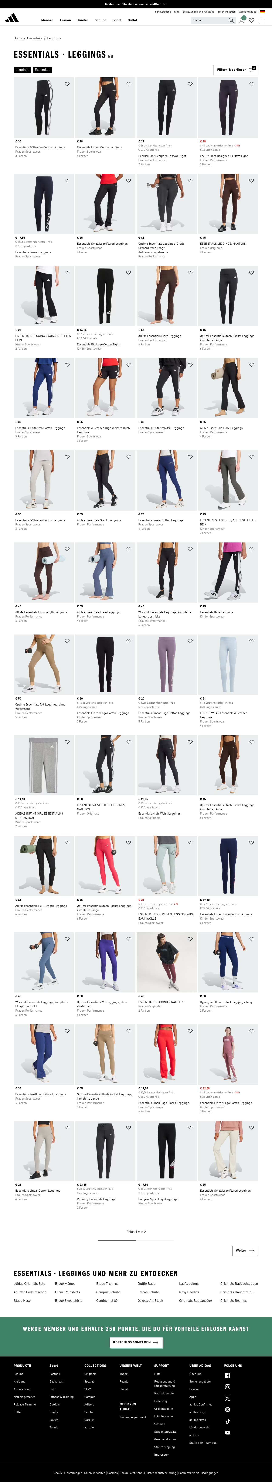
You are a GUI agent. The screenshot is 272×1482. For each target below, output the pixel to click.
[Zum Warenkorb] (262, 20)
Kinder (83, 20)
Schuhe (100, 20)
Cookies (112, 1473)
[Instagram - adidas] (241, 1387)
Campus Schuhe (108, 1292)
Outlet (132, 20)
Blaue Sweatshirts (68, 1301)
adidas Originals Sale (29, 1284)
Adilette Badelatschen (30, 1292)
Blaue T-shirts (107, 1284)
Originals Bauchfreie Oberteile (235, 1293)
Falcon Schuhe (149, 1292)
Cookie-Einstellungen (68, 1473)
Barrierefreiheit (188, 1473)
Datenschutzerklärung (161, 1473)
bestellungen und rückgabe (198, 12)
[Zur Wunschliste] (251, 20)
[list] (114, 70)
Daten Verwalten (94, 1473)
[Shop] (12, 18)
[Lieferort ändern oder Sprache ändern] (262, 12)
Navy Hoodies (189, 1292)
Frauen (65, 20)
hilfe (176, 12)
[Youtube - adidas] (241, 1433)
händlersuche (163, 12)
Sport (117, 20)
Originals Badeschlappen (239, 1284)
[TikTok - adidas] (241, 1422)
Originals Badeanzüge (195, 1301)
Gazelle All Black (150, 1301)
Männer (47, 20)
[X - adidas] (241, 1399)
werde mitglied (247, 12)
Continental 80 (107, 1301)
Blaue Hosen (23, 1301)
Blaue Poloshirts (67, 1292)
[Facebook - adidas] (241, 1376)
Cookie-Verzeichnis (132, 1473)
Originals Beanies (233, 1301)
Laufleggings (189, 1284)
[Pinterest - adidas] (241, 1410)
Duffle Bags (146, 1284)
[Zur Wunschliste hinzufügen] (67, 85)
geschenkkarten (227, 12)
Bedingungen (209, 1473)
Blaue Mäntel (65, 1284)
